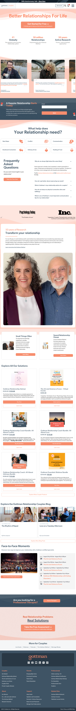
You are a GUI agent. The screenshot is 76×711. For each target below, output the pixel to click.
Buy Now (19, 402)
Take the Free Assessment (37, 627)
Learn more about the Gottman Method (15, 247)
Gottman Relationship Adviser (14, 389)
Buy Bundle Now (19, 443)
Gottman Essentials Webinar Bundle (54, 472)
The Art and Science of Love (52, 559)
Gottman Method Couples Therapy (23, 91)
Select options (56, 402)
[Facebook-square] (32, 663)
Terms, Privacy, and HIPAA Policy (67, 709)
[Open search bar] (65, 5)
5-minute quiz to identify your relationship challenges (38, 629)
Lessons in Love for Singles (59, 91)
